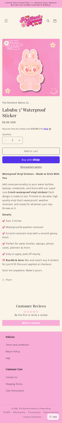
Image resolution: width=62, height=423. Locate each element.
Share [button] (9, 279)
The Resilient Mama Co (29, 408)
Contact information (33, 417)
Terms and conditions (17, 344)
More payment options (31, 167)
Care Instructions (15, 390)
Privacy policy (34, 412)
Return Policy (13, 351)
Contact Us (11, 377)
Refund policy (19, 412)
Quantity (6, 134)
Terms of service (51, 412)
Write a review (31, 322)
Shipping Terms (14, 383)
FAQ (8, 358)
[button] (6, 21)
